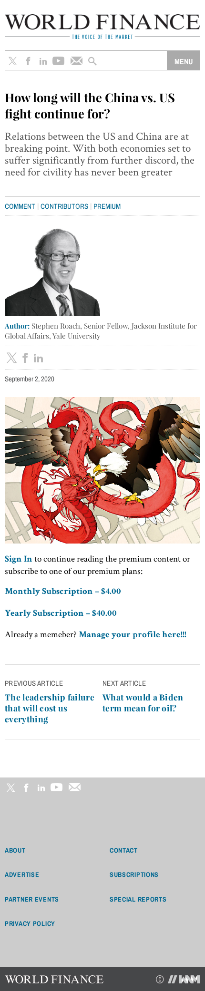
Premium (107, 206)
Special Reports (138, 899)
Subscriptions (134, 874)
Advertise (22, 874)
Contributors (64, 206)
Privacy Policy (30, 923)
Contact (124, 850)
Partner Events (32, 899)
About (15, 850)
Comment (20, 206)
